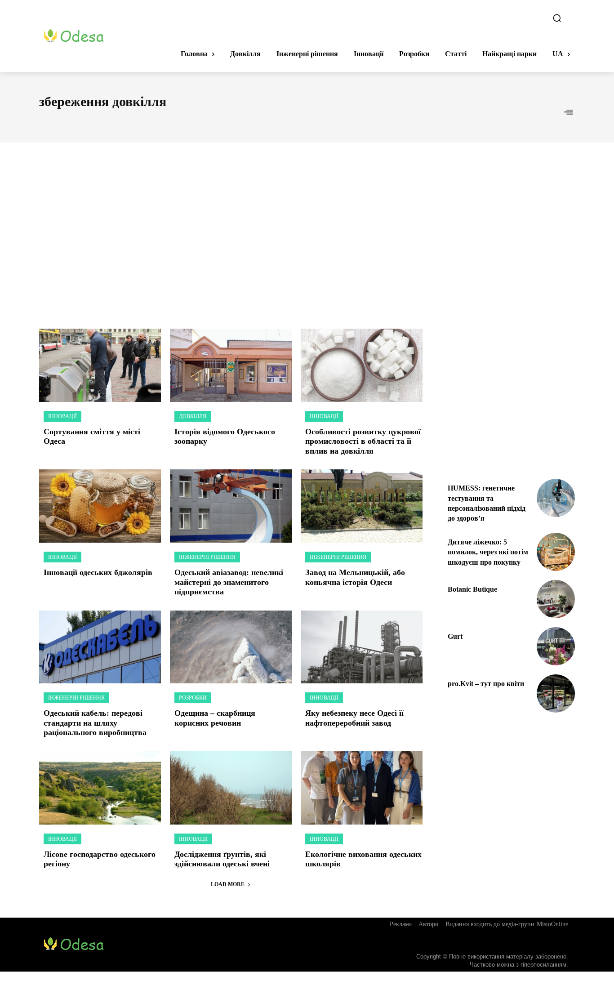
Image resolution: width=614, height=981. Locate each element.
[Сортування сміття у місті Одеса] (100, 365)
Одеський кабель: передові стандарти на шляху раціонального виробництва (95, 723)
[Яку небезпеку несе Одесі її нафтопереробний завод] (362, 647)
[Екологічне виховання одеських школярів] (362, 788)
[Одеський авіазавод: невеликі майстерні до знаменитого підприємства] (231, 506)
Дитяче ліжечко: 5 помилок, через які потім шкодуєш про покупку (488, 552)
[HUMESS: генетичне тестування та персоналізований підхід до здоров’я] (556, 498)
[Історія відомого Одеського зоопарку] (231, 365)
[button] (557, 18)
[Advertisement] (307, 225)
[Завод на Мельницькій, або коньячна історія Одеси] (362, 506)
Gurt (455, 636)
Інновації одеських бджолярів (98, 572)
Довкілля (192, 416)
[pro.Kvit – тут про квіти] (556, 693)
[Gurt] (556, 646)
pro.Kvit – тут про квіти (486, 683)
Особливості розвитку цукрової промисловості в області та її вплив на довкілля (363, 441)
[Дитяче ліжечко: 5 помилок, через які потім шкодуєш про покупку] (556, 552)
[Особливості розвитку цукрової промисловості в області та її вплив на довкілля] (362, 365)
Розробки (193, 698)
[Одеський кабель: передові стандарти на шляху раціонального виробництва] (100, 647)
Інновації (62, 416)
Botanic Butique (472, 589)
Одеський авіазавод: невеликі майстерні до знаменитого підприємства (228, 582)
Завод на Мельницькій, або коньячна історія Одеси (355, 577)
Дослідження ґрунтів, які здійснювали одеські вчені (223, 859)
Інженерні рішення (207, 557)
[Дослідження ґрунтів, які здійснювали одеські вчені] (231, 788)
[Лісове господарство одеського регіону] (100, 788)
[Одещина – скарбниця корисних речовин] (231, 647)
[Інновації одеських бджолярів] (100, 506)
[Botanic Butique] (556, 599)
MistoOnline (552, 924)
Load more (228, 884)
